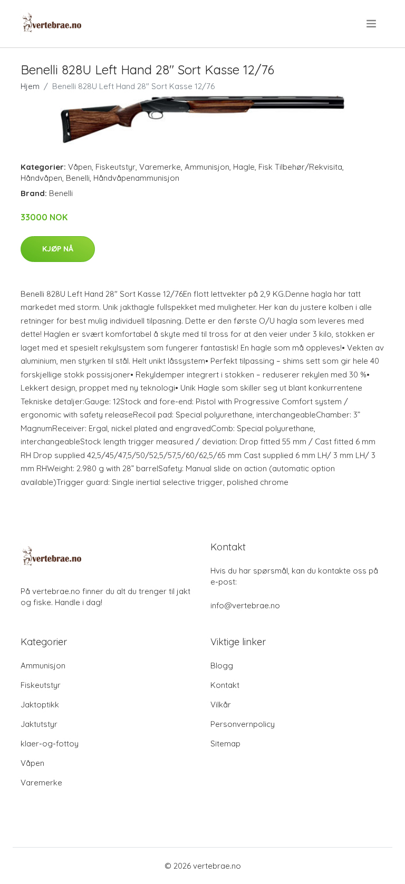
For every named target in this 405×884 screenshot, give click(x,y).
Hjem (30, 86)
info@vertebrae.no (245, 605)
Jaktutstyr (39, 724)
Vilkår (220, 705)
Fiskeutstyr (115, 167)
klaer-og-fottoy (50, 744)
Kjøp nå (57, 249)
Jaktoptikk (40, 705)
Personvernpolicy (242, 724)
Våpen (80, 167)
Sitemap (225, 744)
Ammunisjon (207, 167)
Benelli (78, 178)
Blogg (221, 665)
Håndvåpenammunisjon (136, 178)
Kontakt (224, 685)
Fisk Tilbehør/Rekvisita (300, 167)
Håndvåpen (41, 178)
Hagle (244, 167)
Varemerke (160, 167)
